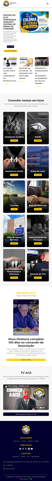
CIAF (28, 456)
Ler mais (10, 46)
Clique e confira (26, 360)
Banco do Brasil (35, 456)
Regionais (30, 441)
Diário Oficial (16, 456)
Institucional (16, 441)
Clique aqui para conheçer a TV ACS (26, 414)
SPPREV (23, 456)
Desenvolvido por (28, 479)
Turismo (14, 209)
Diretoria (24, 441)
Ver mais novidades (10, 51)
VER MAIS (14, 140)
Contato (37, 441)
